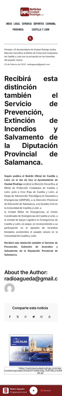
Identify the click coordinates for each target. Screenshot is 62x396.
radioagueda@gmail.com (38, 64)
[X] (17, 317)
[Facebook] (9, 317)
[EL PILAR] (31, 336)
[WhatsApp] (25, 317)
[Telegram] (33, 317)
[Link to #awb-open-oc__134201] (30, 38)
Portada (8, 49)
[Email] (41, 317)
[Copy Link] (49, 317)
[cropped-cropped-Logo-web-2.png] (31, 6)
